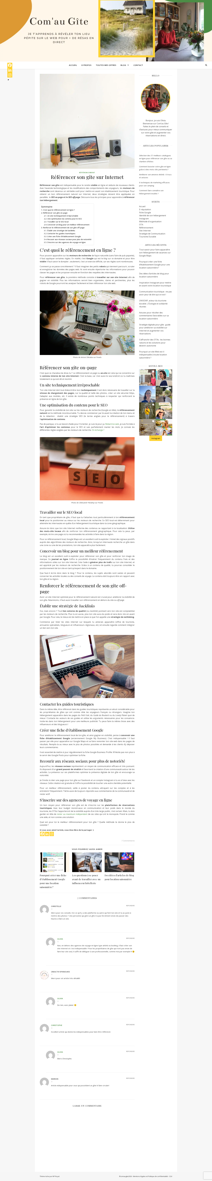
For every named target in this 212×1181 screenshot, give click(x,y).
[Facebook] (42, 834)
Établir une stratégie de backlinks (61, 230)
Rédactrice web (112, 424)
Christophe (56, 1025)
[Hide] (8, 80)
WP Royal (55, 1176)
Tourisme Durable (147, 236)
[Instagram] (52, 834)
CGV (170, 1176)
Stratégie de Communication (152, 233)
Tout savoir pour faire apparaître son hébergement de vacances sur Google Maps (155, 252)
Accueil (73, 65)
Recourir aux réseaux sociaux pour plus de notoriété (69, 239)
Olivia (60, 939)
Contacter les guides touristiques (61, 233)
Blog (123, 65)
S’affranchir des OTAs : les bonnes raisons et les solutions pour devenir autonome (154, 342)
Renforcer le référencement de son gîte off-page (64, 227)
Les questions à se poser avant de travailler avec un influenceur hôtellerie (86, 879)
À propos (86, 65)
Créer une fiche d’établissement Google (64, 236)
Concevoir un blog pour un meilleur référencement (68, 224)
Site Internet (145, 230)
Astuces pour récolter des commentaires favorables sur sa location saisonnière (154, 315)
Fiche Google (145, 212)
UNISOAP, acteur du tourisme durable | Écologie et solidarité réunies (153, 303)
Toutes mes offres (106, 65)
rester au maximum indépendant (72, 814)
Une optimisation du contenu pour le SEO (64, 218)
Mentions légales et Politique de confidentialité (150, 1176)
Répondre (130, 905)
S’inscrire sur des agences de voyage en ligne (66, 242)
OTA (141, 224)
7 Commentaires (128, 840)
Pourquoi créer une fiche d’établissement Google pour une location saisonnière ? (154, 264)
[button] (147, 377)
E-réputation (145, 209)
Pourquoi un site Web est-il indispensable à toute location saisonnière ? (153, 354)
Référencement (87, 173)
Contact (138, 65)
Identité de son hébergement (152, 215)
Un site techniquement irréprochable (62, 216)
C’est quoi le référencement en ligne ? (59, 210)
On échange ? (98, 430)
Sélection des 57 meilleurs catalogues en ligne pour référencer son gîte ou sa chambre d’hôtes (155, 158)
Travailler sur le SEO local (57, 221)
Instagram (144, 218)
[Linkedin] (47, 834)
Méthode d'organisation (150, 221)
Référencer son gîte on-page (55, 213)
